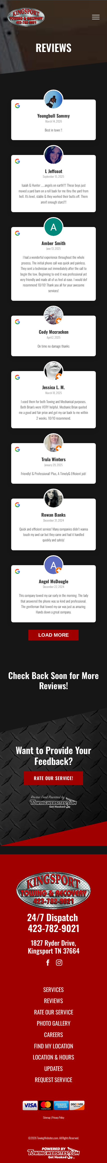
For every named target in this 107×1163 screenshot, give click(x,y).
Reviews (53, 1000)
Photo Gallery (53, 1023)
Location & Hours (53, 1057)
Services (53, 989)
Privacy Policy (58, 1117)
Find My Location (53, 1046)
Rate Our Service (53, 1012)
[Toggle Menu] (96, 17)
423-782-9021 (53, 928)
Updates (53, 1068)
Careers (53, 1034)
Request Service (53, 1079)
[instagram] (59, 963)
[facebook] (48, 963)
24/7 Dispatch (52, 917)
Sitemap (47, 1117)
